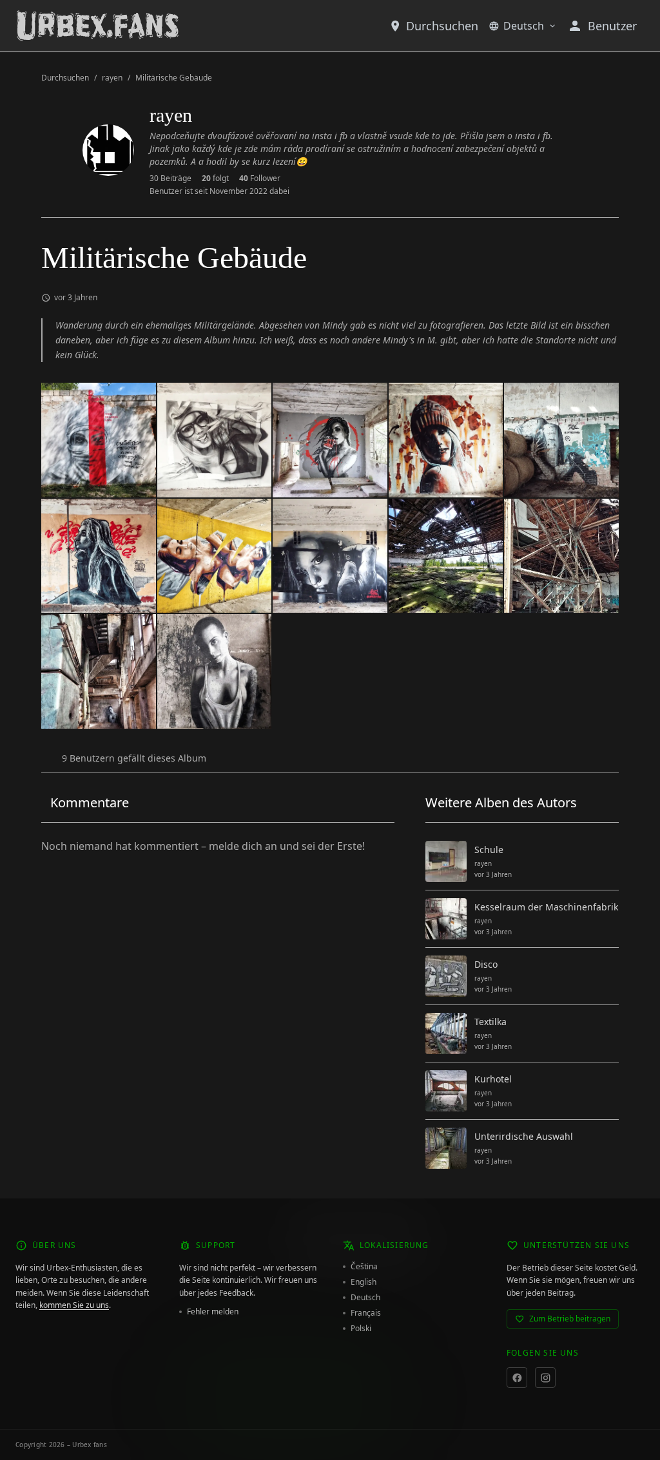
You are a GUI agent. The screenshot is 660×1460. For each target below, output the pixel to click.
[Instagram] (545, 1377)
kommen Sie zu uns (74, 1305)
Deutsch (523, 26)
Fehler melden (212, 1312)
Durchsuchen (442, 26)
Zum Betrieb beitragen (569, 1318)
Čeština (364, 1267)
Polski (361, 1328)
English (363, 1282)
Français (366, 1313)
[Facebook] (517, 1377)
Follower (259, 178)
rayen (112, 78)
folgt (215, 178)
